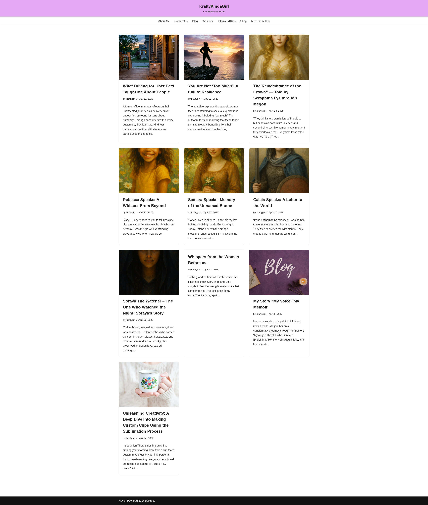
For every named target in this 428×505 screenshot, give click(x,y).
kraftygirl (130, 98)
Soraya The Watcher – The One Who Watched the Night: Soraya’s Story (148, 307)
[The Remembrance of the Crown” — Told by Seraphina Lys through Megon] (279, 57)
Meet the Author (260, 21)
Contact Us (181, 21)
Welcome (208, 21)
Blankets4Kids (227, 21)
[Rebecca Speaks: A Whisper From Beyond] (149, 170)
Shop (243, 21)
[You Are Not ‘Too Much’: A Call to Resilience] (214, 57)
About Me (164, 21)
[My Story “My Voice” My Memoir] (279, 272)
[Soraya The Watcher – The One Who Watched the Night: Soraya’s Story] (149, 272)
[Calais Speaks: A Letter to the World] (279, 170)
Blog (195, 21)
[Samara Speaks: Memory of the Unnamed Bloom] (214, 170)
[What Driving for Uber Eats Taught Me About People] (149, 57)
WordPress (148, 500)
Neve (122, 500)
